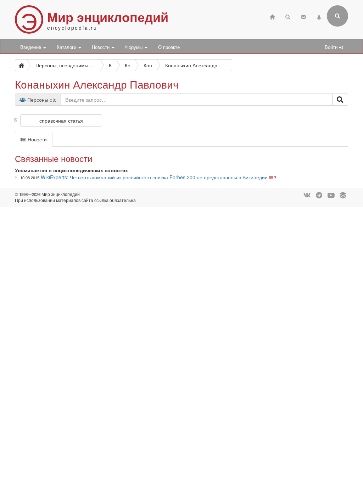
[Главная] (272, 16)
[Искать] (340, 100)
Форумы (134, 47)
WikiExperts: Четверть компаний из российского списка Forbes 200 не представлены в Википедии (154, 177)
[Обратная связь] (303, 16)
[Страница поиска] (288, 16)
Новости (101, 47)
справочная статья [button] (61, 120)
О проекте (169, 47)
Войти (332, 47)
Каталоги (67, 47)
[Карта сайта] (319, 16)
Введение (31, 47)
